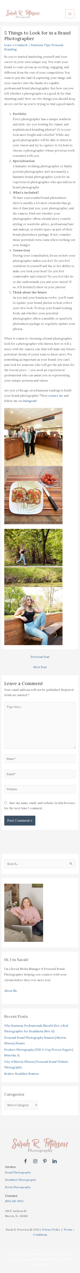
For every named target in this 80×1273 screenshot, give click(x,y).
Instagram (29, 401)
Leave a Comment (16, 45)
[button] (25, 1161)
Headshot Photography (20, 1180)
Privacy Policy (51, 1229)
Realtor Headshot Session (21, 1074)
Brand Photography (18, 1172)
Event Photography (18, 1187)
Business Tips (40, 45)
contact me (55, 395)
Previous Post (40, 657)
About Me (10, 991)
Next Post (40, 667)
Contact (11, 1196)
